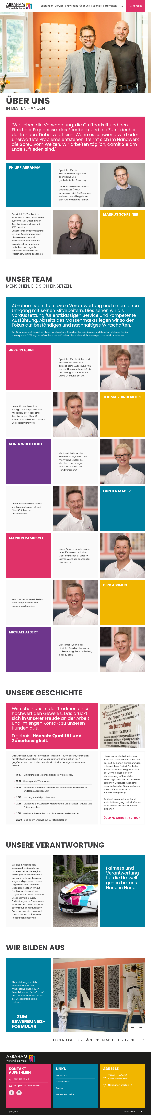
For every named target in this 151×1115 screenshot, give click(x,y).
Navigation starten (118, 1084)
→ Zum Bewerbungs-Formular (28, 1021)
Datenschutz (63, 1081)
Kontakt (137, 6)
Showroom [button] (71, 6)
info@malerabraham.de (27, 1085)
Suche (59, 1088)
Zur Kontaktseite (65, 1094)
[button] (132, 1027)
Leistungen (47, 6)
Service (59, 6)
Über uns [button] (84, 6)
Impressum (62, 1075)
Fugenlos (96, 6)
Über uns (28, 100)
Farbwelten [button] (110, 6)
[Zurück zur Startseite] (19, 6)
